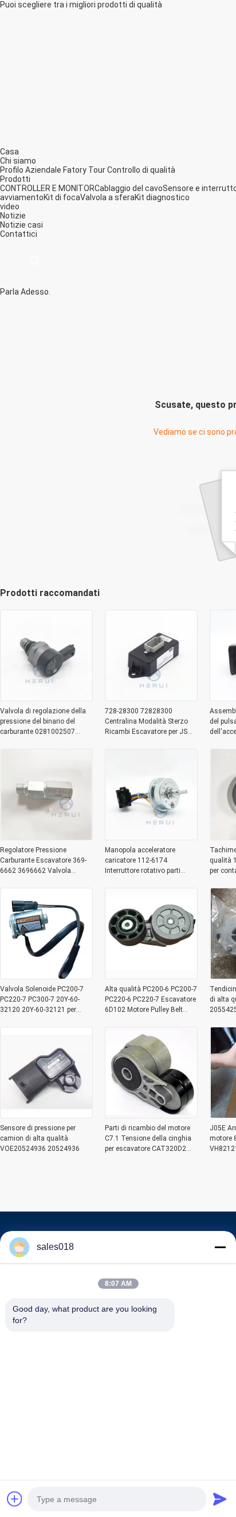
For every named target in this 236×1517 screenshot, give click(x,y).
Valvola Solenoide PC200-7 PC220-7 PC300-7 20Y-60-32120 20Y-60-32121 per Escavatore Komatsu (42, 1000)
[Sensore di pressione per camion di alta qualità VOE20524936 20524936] (46, 1114)
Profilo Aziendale (30, 169)
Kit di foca (62, 197)
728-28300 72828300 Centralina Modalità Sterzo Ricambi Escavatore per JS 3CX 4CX (146, 722)
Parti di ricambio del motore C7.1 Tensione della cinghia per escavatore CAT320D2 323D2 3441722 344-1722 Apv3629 (148, 1139)
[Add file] (15, 1498)
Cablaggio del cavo (129, 188)
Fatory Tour (84, 169)
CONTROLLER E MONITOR (47, 188)
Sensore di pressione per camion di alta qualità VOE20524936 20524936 (40, 1138)
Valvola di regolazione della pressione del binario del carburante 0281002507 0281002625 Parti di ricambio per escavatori (46, 722)
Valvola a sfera (107, 197)
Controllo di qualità (141, 169)
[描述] (35, 261)
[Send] (220, 1498)
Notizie (13, 224)
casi (35, 224)
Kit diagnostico (162, 197)
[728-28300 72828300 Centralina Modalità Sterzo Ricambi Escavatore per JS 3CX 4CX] (151, 697)
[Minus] (220, 1247)
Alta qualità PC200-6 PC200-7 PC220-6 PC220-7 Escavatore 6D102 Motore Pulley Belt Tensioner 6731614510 (151, 1000)
